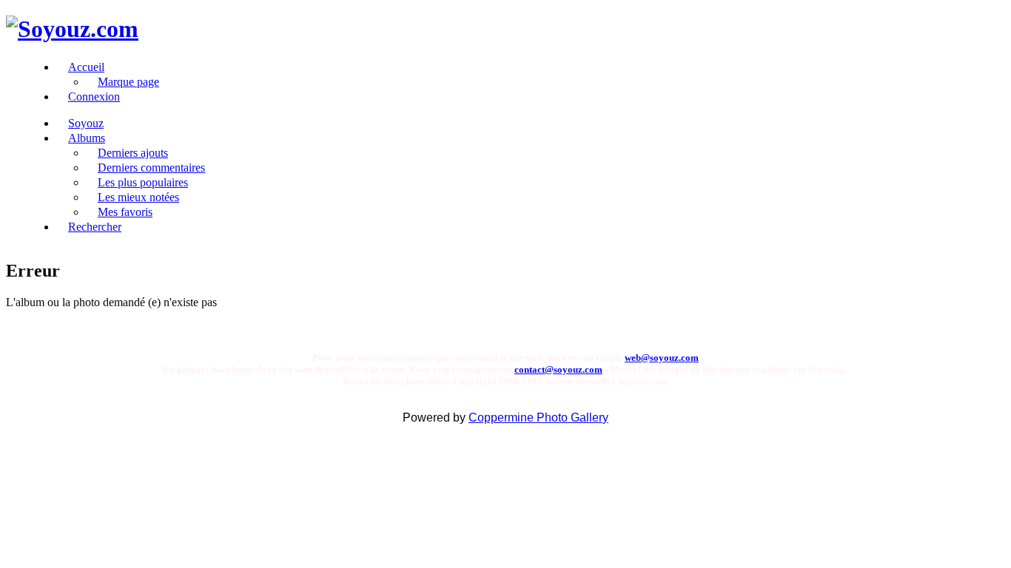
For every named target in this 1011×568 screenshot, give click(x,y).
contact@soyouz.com (558, 369)
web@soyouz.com (662, 357)
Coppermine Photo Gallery (538, 417)
